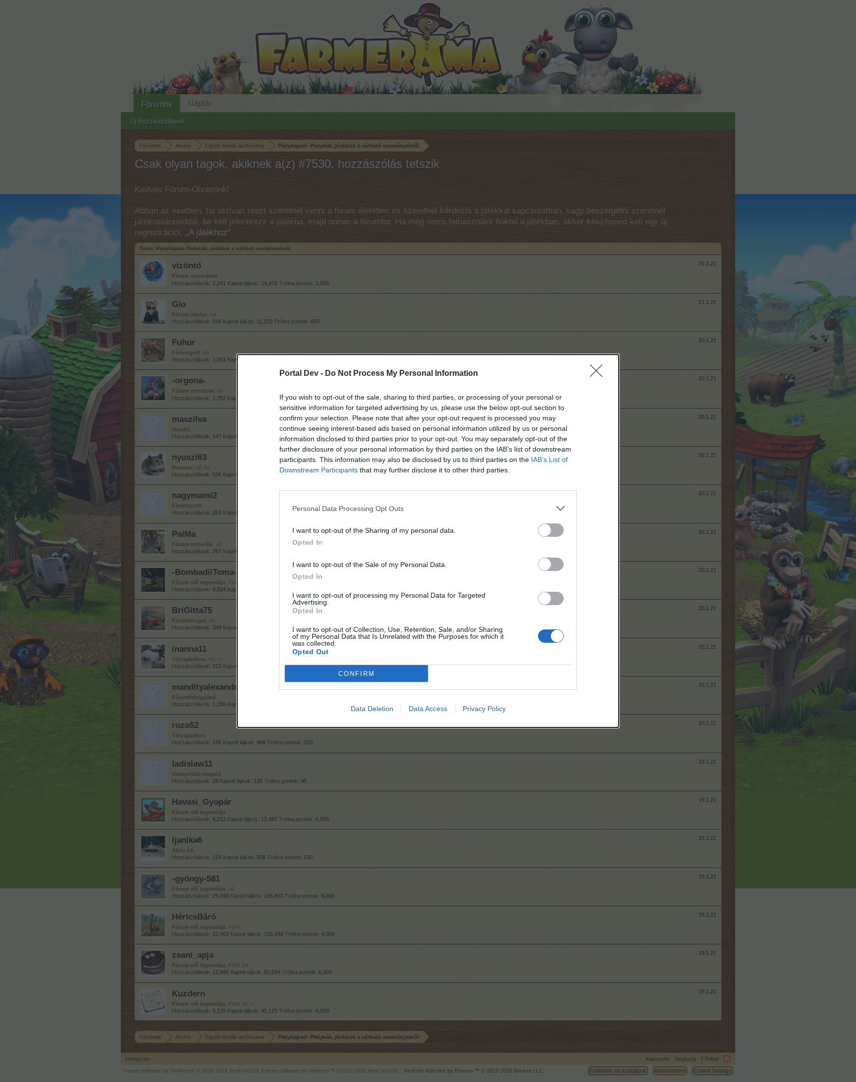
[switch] (551, 530)
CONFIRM (356, 673)
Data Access (428, 709)
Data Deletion (372, 709)
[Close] (599, 373)
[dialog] (428, 541)
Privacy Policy (484, 709)
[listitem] (428, 508)
